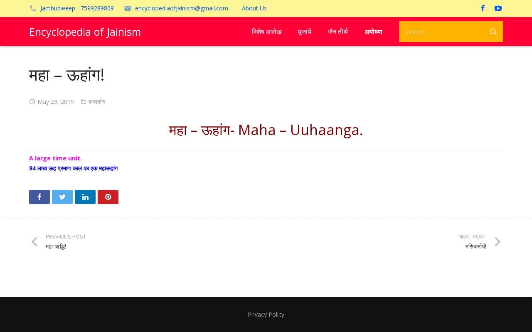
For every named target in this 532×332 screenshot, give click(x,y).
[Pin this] (108, 197)
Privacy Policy (266, 314)
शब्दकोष (97, 102)
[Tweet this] (62, 197)
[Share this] (39, 197)
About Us (254, 8)
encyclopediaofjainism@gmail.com (181, 8)
